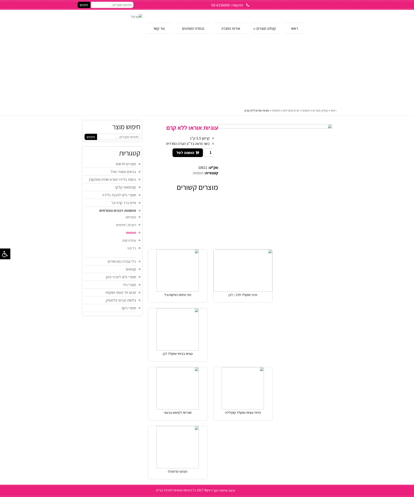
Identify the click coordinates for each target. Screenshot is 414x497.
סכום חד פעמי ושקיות (120, 292)
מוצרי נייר (129, 284)
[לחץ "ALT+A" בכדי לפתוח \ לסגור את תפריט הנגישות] (5, 253)
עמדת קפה (129, 240)
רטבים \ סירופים (126, 225)
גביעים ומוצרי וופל (123, 171)
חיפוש (84, 4)
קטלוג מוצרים (320, 110)
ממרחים (131, 217)
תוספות (276, 110)
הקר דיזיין (212, 490)
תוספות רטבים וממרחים (296, 110)
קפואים (131, 269)
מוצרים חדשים (126, 163)
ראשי (333, 110)
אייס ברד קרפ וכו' (123, 202)
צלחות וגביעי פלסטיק (121, 300)
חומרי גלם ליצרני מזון (121, 276)
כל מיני (131, 248)
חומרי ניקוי (128, 307)
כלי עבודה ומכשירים (122, 261)
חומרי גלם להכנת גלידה (119, 194)
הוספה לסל (185, 152)
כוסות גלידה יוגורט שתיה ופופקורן (112, 179)
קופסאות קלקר (125, 187)
